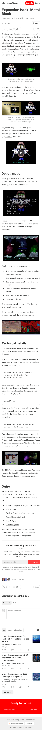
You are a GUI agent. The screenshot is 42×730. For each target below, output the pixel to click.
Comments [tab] (7, 603)
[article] (21, 643)
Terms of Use (31, 567)
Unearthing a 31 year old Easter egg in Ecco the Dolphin (15, 680)
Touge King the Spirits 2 (15, 517)
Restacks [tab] (16, 603)
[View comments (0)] (11, 29)
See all (6, 692)
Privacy (17, 720)
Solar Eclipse (11, 520)
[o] (21, 153)
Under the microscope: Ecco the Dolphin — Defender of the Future (15, 639)
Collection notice (30, 720)
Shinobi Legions (12, 524)
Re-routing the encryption (11, 644)
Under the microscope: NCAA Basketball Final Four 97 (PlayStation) (15, 657)
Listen (37, 23)
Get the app (29, 724)
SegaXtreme (7, 136)
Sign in (37, 3)
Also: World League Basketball (13, 663)
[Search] (38, 630)
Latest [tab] (10, 630)
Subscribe (29, 3)
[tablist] (11, 603)
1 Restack (21, 580)
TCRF (7, 470)
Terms (22, 720)
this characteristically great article (16, 493)
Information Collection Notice (22, 569)
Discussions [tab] (18, 630)
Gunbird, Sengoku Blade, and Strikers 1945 (23, 505)
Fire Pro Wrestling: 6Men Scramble (20, 513)
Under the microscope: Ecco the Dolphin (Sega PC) (14, 675)
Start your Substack (17, 724)
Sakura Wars (11, 509)
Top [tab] (4, 630)
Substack (12, 727)
